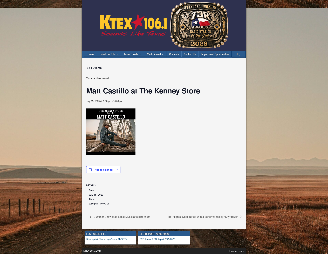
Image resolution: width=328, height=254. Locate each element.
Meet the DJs (107, 54)
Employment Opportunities (215, 54)
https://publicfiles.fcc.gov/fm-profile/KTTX (106, 239)
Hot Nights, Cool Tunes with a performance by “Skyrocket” (203, 217)
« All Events (94, 68)
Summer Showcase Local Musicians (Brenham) (122, 217)
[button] (238, 54)
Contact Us (190, 54)
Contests (174, 54)
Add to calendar (104, 169)
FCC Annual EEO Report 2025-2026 (158, 239)
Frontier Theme (236, 251)
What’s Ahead (154, 54)
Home (91, 54)
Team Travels (131, 54)
